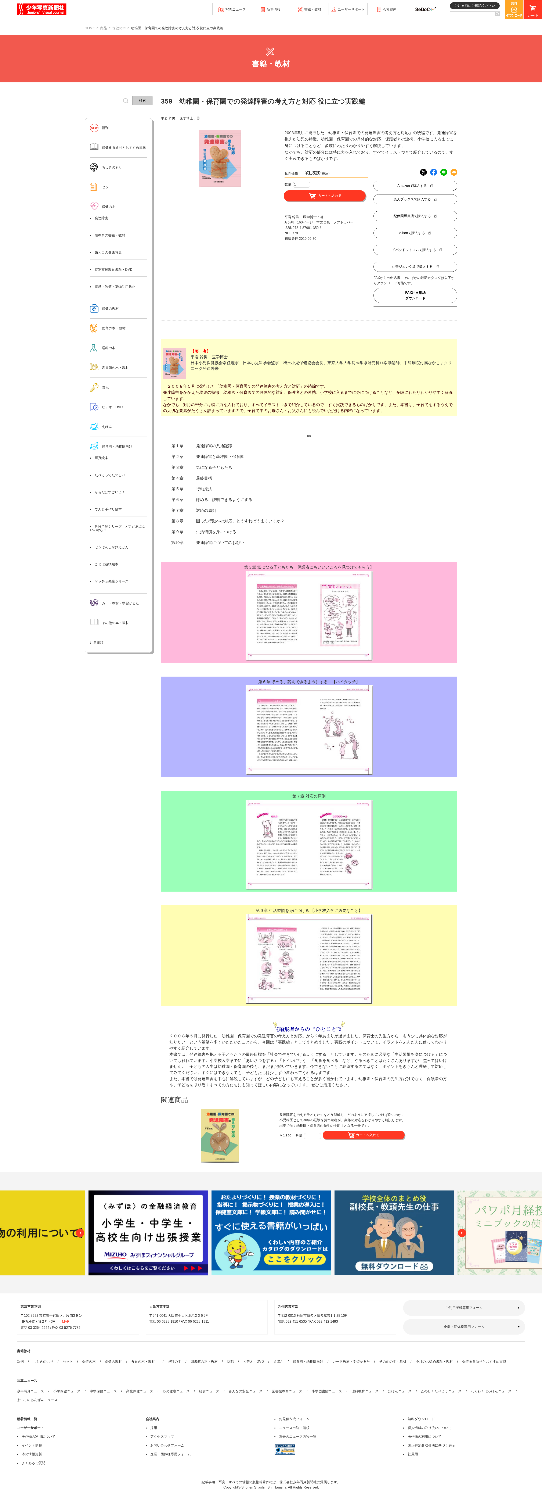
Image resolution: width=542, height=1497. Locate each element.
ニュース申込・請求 (294, 1428)
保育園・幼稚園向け (117, 446)
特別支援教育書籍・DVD (114, 269)
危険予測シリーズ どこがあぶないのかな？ (117, 528)
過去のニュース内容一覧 (297, 1436)
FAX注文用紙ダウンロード (415, 295)
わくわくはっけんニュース (491, 1391)
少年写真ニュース (30, 1391)
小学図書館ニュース (327, 1391)
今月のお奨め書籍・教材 (434, 1361)
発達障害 (101, 218)
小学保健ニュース (66, 1391)
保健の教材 (113, 1361)
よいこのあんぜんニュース (37, 1400)
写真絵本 (101, 458)
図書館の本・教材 (204, 1361)
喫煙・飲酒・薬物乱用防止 (115, 287)
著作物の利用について (38, 1436)
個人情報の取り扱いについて (430, 1428)
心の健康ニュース (176, 1391)
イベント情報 (32, 1445)
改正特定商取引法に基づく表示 (431, 1445)
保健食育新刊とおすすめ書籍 (484, 1361)
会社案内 (152, 1419)
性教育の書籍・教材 (110, 235)
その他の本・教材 (392, 1361)
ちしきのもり (43, 1361)
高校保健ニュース (139, 1391)
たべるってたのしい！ (112, 475)
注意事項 (97, 642)
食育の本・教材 (144, 1361)
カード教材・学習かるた (351, 1361)
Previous (80, 1233)
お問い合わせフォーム (167, 1445)
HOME (90, 28)
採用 (153, 1428)
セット (68, 1361)
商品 (103, 28)
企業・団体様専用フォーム (464, 1327)
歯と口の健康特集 (108, 252)
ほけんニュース (400, 1391)
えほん (278, 1361)
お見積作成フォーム (294, 1419)
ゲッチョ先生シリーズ (112, 581)
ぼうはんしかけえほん (112, 547)
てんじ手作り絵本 (108, 509)
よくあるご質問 (33, 1463)
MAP (65, 1321)
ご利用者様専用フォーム (464, 1308)
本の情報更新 (32, 1454)
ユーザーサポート (30, 1428)
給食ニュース (209, 1391)
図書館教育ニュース (287, 1391)
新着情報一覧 (27, 1419)
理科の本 (174, 1361)
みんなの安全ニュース (246, 1391)
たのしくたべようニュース (441, 1391)
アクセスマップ (162, 1436)
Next (462, 1233)
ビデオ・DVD (253, 1361)
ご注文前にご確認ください (475, 5)
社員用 (413, 1454)
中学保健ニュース (103, 1391)
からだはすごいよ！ (110, 492)
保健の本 (119, 28)
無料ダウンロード (421, 1419)
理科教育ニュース (365, 1391)
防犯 (230, 1361)
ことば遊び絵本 (106, 564)
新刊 (20, 1361)
